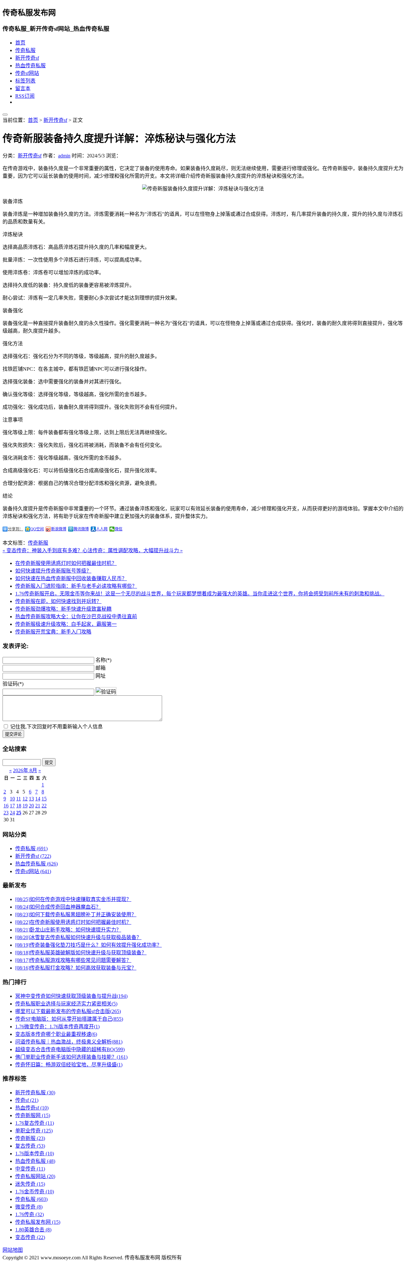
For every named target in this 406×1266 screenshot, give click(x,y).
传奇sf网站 (27, 73)
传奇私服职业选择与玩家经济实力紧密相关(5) (66, 1003)
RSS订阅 (25, 96)
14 (37, 798)
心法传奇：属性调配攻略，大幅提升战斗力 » (132, 550)
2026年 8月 (25, 770)
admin (64, 155)
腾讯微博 (81, 529)
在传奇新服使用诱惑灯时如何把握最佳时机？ (66, 563)
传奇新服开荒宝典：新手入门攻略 (53, 631)
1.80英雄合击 (33, 1229)
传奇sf (26, 1100)
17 (12, 805)
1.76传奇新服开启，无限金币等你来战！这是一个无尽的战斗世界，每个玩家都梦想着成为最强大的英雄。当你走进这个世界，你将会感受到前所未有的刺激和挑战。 (199, 593)
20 (31, 805)
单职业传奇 (34, 1130)
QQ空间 (37, 529)
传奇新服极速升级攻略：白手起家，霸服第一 (66, 624)
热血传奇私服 (30, 65)
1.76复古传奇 (34, 1123)
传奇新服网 (32, 1115)
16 (6, 805)
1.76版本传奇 (34, 1153)
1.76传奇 (29, 1214)
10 (12, 798)
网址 (100, 676)
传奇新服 (38, 543)
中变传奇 (30, 1168)
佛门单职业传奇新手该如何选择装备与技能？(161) (71, 1057)
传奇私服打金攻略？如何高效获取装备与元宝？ (75, 968)
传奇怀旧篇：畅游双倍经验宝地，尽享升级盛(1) (68, 1064)
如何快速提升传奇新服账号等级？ (53, 570)
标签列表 (25, 80)
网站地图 (13, 1250)
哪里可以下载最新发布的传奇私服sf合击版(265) (68, 1011)
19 (25, 805)
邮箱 (100, 668)
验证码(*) (13, 683)
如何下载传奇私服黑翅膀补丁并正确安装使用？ (75, 914)
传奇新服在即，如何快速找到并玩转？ (58, 601)
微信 (118, 529)
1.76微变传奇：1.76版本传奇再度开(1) (57, 1026)
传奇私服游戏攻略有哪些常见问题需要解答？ (73, 960)
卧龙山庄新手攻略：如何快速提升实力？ (68, 929)
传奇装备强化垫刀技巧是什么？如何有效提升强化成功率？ (88, 945)
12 (25, 798)
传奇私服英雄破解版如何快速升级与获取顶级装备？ (81, 952)
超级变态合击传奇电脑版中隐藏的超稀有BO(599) (70, 1049)
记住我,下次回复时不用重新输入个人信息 (56, 726)
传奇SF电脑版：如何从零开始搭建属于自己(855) (69, 1019)
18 (18, 805)
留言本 (22, 88)
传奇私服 (25, 50)
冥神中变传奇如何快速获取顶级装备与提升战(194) (71, 996)
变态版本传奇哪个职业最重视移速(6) (56, 1034)
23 (6, 812)
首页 (20, 42)
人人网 (102, 529)
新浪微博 (58, 529)
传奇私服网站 (35, 1176)
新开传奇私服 (35, 1092)
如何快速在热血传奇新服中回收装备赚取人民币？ (71, 578)
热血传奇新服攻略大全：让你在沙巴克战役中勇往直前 (76, 616)
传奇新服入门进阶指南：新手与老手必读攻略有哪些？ (76, 586)
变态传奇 (30, 1237)
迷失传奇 (30, 1184)
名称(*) (103, 660)
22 (44, 805)
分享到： (15, 529)
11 (18, 798)
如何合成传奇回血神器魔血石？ (58, 907)
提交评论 (13, 734)
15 (44, 798)
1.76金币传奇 (34, 1191)
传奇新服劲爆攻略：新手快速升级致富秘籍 (63, 609)
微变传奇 (29, 1207)
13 (31, 798)
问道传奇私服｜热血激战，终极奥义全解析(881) (68, 1041)
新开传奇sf (27, 58)
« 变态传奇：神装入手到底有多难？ (42, 550)
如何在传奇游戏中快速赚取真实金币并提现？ (73, 899)
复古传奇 (30, 1146)
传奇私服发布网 (37, 1222)
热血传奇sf (32, 1107)
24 (12, 812)
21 (37, 805)
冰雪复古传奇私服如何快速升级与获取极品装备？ (78, 937)
